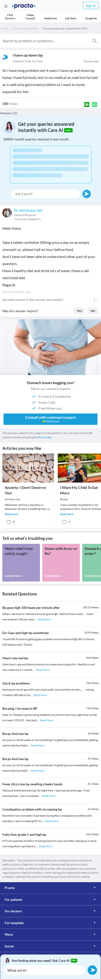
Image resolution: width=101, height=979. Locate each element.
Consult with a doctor (25, 28)
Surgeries (91, 18)
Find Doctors (10, 16)
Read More (44, 619)
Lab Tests (70, 18)
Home (5, 28)
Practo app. (45, 437)
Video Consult (30, 16)
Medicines (50, 18)
